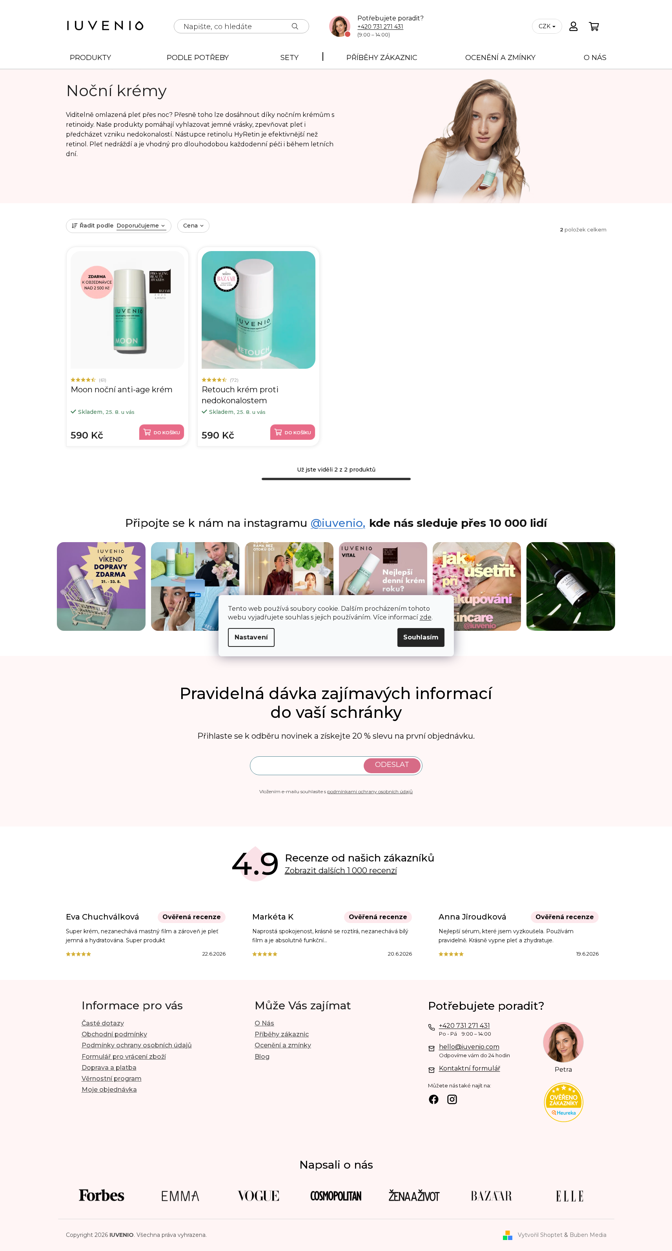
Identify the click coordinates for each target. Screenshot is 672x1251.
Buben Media (588, 1234)
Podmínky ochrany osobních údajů (137, 1045)
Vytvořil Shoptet (540, 1234)
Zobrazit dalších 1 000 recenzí (341, 870)
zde (426, 617)
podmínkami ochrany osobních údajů (370, 791)
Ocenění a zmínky (283, 1045)
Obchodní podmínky (114, 1034)
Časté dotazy (103, 1023)
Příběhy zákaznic (282, 1034)
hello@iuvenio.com (469, 1047)
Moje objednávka (109, 1089)
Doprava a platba (109, 1067)
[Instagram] (452, 1100)
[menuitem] (90, 56)
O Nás (264, 1023)
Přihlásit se (392, 765)
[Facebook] (433, 1100)
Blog (262, 1056)
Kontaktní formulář (469, 1068)
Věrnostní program (112, 1078)
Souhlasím (421, 637)
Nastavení (251, 637)
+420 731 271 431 (380, 27)
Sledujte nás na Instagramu (245, 523)
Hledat (295, 26)
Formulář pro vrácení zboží (124, 1056)
